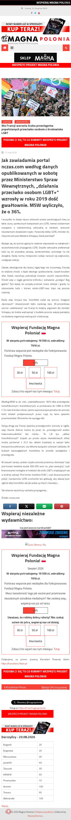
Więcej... (5, 806)
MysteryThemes (35, 816)
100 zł (50, 372)
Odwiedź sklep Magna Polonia (35, 57)
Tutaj (56, 391)
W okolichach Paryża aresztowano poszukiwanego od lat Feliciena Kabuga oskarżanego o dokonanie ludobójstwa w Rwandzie (17, 687)
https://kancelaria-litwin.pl (14, 663)
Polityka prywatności (44, 812)
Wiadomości (22, 121)
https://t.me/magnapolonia (32, 708)
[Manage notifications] (8, 811)
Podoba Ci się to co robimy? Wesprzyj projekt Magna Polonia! (35, 142)
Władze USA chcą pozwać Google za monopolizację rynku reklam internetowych (54, 687)
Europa (7, 121)
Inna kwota (35, 383)
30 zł (20, 372)
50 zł (35, 372)
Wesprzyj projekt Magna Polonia (35, 65)
